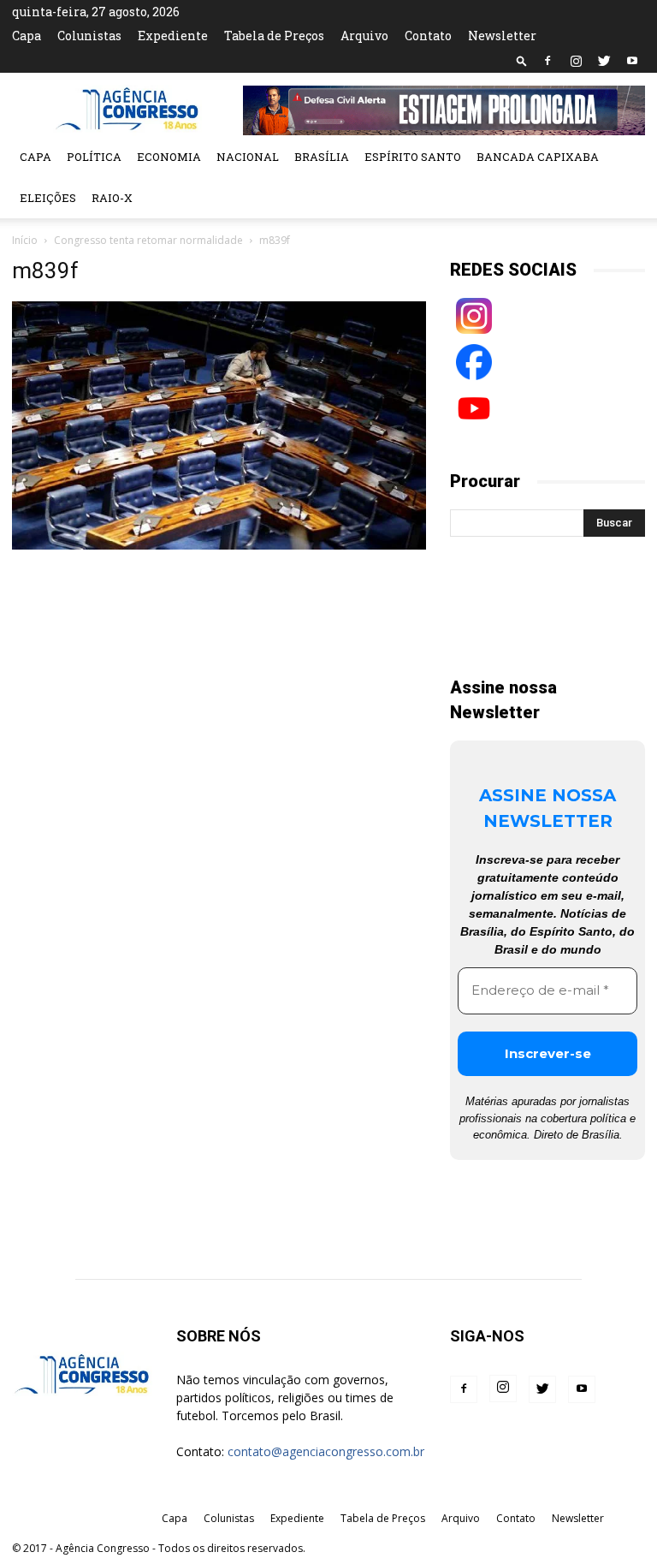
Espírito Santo (412, 156)
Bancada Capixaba (537, 156)
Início (25, 240)
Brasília (321, 156)
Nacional (247, 156)
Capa (26, 35)
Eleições (48, 197)
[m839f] (219, 545)
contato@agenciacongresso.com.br (326, 1451)
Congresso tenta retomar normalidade (148, 240)
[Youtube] (632, 61)
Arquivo (364, 35)
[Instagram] (576, 61)
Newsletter (502, 35)
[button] (522, 60)
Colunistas (89, 35)
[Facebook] (547, 61)
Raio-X (112, 197)
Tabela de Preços (274, 35)
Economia (169, 156)
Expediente (173, 35)
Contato (428, 35)
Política (94, 156)
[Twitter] (604, 61)
